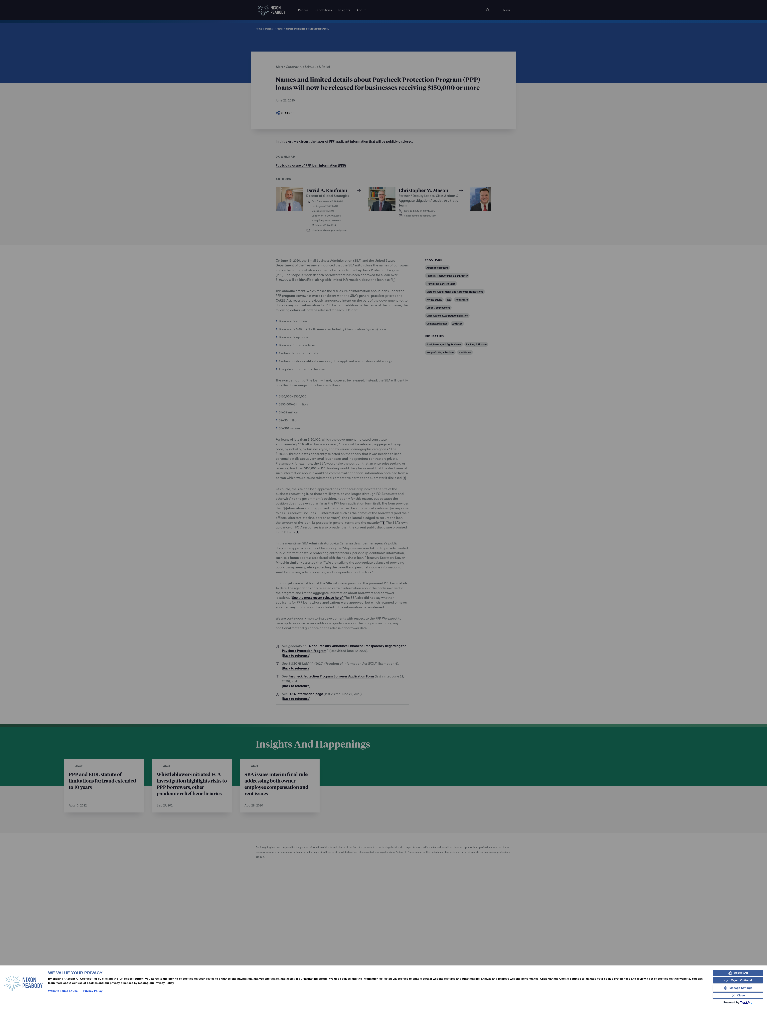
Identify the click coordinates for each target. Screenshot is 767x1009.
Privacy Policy (92, 990)
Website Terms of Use (63, 990)
